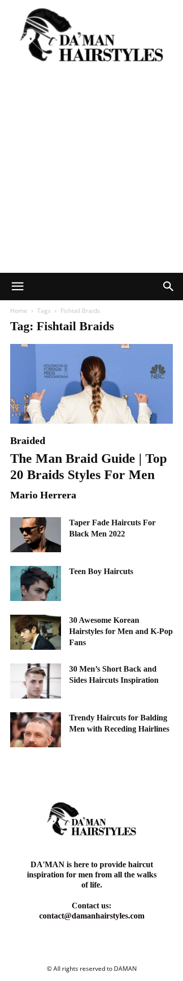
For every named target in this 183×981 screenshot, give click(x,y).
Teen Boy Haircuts (101, 571)
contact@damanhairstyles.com (91, 915)
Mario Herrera (43, 494)
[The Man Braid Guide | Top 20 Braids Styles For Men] (91, 384)
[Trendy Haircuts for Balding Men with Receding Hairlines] (35, 729)
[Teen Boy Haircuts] (35, 583)
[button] (17, 286)
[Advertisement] (91, 176)
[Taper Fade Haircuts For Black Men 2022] (35, 534)
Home (18, 310)
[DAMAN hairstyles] (91, 40)
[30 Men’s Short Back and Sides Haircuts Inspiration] (35, 681)
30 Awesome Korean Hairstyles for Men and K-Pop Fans (121, 631)
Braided (27, 440)
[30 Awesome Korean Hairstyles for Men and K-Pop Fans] (35, 632)
